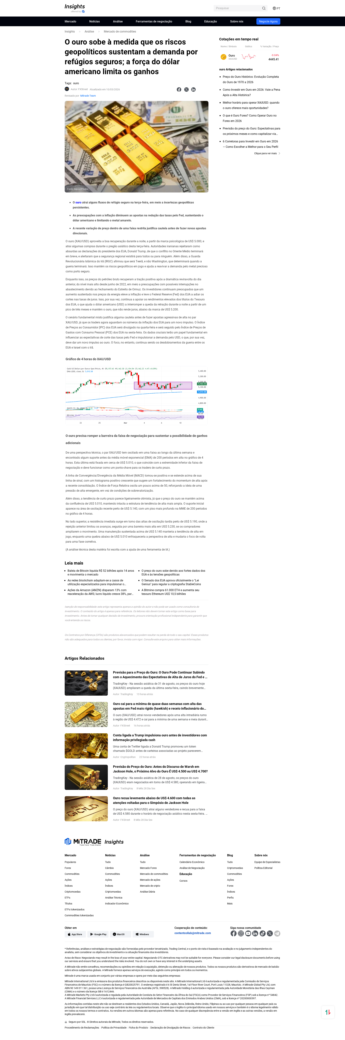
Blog (188, 21)
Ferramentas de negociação (154, 21)
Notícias (94, 21)
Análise (118, 21)
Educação (210, 21)
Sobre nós (236, 21)
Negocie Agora (268, 21)
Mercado (70, 21)
